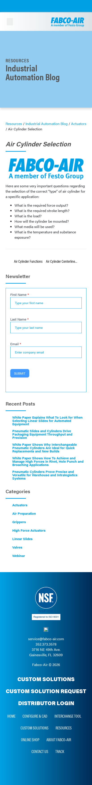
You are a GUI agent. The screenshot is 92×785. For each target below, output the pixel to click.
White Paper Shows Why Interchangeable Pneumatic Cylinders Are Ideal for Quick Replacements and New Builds (44, 447)
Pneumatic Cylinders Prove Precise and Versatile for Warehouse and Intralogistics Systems (44, 474)
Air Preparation (24, 513)
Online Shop (30, 739)
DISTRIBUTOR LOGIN (46, 703)
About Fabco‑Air (58, 739)
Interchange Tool (67, 716)
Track (59, 751)
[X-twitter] (61, 767)
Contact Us (39, 751)
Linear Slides (22, 538)
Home (11, 716)
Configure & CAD (35, 716)
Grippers (19, 521)
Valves (17, 547)
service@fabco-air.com (46, 638)
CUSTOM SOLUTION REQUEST (46, 691)
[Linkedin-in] (31, 767)
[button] (10, 21)
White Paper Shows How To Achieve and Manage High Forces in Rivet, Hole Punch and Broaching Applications (48, 461)
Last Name (19, 319)
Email (15, 344)
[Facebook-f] (51, 767)
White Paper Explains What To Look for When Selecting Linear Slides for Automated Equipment (47, 420)
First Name (19, 295)
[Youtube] (41, 767)
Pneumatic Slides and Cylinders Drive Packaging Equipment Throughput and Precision (42, 434)
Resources (64, 728)
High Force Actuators (29, 530)
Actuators (19, 504)
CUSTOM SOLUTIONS (46, 679)
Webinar (18, 555)
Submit (19, 373)
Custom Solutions (34, 728)
